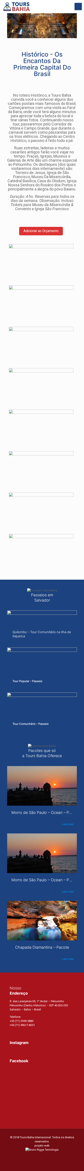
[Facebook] (36, 1156)
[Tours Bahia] (16, 6)
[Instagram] (48, 1156)
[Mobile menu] (78, 6)
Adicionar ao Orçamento (41, 231)
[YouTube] (42, 1156)
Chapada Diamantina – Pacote (42, 947)
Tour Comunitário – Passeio (30, 723)
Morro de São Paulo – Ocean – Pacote (45, 812)
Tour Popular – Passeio (27, 681)
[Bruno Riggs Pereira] (42, 1149)
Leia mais (68, 824)
